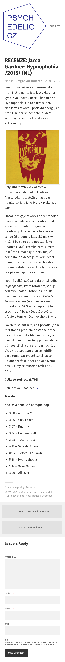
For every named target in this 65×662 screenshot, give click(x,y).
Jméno (9, 593)
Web (7, 624)
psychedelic (34, 495)
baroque (27, 492)
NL (8, 495)
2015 (9, 492)
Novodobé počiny (14, 487)
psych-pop (18, 495)
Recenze (30, 487)
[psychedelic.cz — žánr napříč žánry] (32, 26)
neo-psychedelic (44, 492)
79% (17, 492)
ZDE (39, 388)
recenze (48, 495)
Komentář (11, 557)
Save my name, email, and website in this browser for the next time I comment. (31, 643)
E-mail (10, 609)
